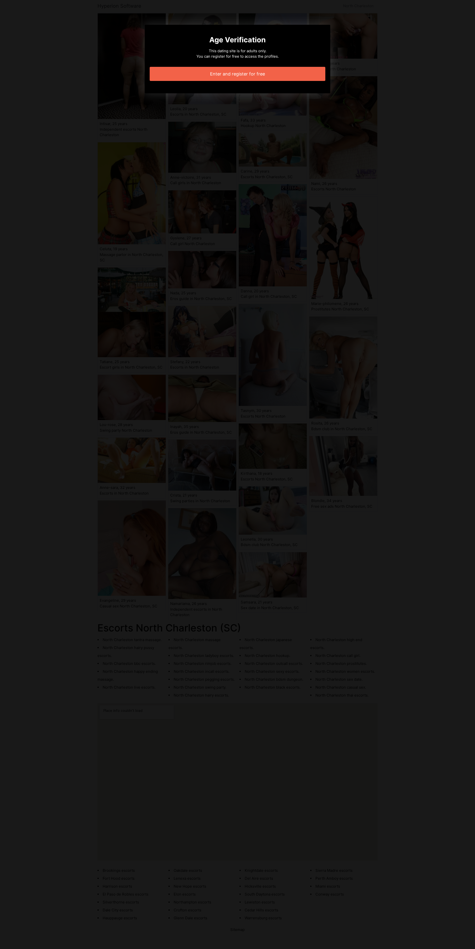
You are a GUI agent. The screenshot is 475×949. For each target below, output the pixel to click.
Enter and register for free (237, 73)
